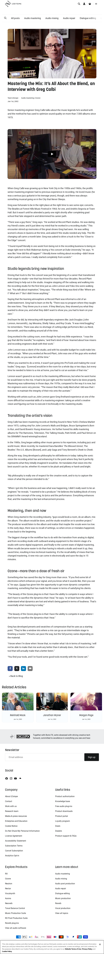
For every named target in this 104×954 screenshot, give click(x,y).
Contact (8, 801)
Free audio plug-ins (63, 806)
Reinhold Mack (17, 715)
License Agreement (13, 836)
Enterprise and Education (16, 821)
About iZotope (11, 796)
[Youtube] (15, 778)
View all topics (61, 913)
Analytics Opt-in (12, 855)
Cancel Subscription (14, 850)
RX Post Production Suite (16, 918)
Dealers (58, 831)
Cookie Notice (11, 826)
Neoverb (8, 903)
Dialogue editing (88, 18)
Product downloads (64, 811)
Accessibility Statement (15, 841)
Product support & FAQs (65, 836)
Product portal (61, 816)
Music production (63, 898)
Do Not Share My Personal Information (22, 831)
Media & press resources (16, 816)
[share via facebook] (10, 669)
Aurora (8, 898)
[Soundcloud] (20, 778)
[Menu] (96, 4)
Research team (11, 811)
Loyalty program (62, 821)
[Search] (79, 4)
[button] (5, 18)
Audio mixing (51, 18)
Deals (57, 826)
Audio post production (65, 883)
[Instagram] (11, 778)
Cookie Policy (7, 951)
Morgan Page (86, 715)
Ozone (37, 98)
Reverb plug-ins (12, 923)
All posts (15, 18)
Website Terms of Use (73, 949)
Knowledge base (62, 801)
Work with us (11, 806)
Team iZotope (13, 98)
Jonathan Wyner (52, 715)
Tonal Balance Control (15, 908)
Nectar (8, 888)
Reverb (58, 903)
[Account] (84, 4)
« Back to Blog (16, 676)
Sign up (91, 757)
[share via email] (30, 669)
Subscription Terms (13, 846)
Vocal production (62, 908)
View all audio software (15, 928)
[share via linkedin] (23, 669)
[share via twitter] (16, 669)
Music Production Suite (15, 913)
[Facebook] (6, 778)
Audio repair (69, 18)
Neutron (8, 883)
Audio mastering (32, 18)
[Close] (100, 944)
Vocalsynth (10, 893)
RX (6, 873)
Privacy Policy (87, 949)
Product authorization (65, 796)
